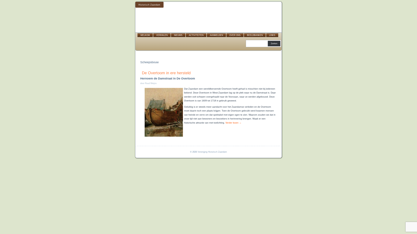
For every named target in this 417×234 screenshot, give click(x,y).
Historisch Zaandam (149, 5)
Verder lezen (233, 122)
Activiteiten (196, 35)
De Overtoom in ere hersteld (166, 73)
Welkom (145, 35)
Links (272, 35)
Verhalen (162, 35)
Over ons (235, 35)
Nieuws (178, 35)
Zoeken (274, 43)
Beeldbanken (255, 35)
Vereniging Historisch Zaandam (212, 152)
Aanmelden (216, 35)
